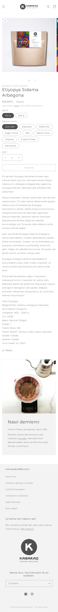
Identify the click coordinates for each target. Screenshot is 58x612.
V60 (27, 133)
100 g (8, 115)
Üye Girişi (11, 476)
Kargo (16, 106)
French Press (28, 139)
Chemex (9, 139)
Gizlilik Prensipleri (15, 489)
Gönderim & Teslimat (17, 495)
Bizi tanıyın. (27, 528)
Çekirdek (10, 126)
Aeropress (10, 145)
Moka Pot (44, 126)
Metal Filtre (43, 133)
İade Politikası (13, 502)
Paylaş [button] (8, 350)
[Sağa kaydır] (35, 81)
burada (22, 438)
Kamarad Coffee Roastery (24, 607)
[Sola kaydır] (23, 81)
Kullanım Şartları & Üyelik (19, 483)
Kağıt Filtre (11, 133)
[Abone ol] (49, 583)
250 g (21, 115)
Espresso (27, 126)
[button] (3, 7)
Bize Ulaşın (11, 508)
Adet (4, 152)
